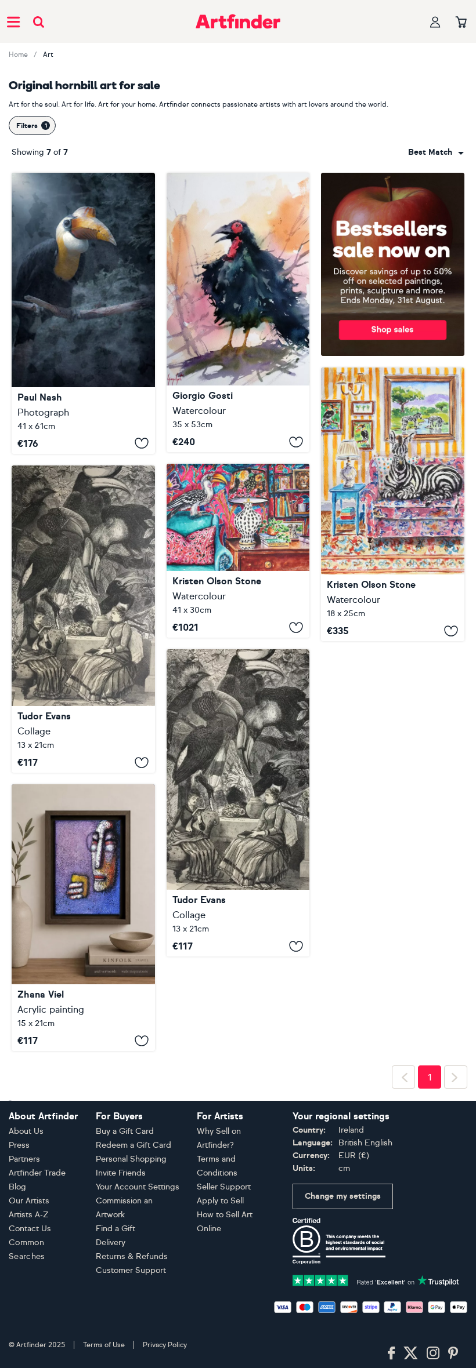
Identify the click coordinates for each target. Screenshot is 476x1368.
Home (18, 54)
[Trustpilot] (376, 1279)
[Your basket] (461, 23)
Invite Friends (121, 1173)
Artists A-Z (29, 1215)
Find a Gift (115, 1229)
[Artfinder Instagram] (433, 1353)
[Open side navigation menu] (13, 21)
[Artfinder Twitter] (410, 1353)
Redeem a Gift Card (133, 1145)
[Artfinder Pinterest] (453, 1353)
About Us (26, 1131)
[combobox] (436, 152)
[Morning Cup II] (83, 917)
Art (48, 54)
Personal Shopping (131, 1159)
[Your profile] (435, 21)
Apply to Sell (220, 1201)
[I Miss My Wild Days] (392, 504)
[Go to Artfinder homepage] (238, 21)
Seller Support (224, 1187)
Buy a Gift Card (125, 1131)
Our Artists (29, 1201)
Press (19, 1145)
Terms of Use (104, 1345)
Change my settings (343, 1196)
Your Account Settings (137, 1187)
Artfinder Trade (37, 1173)
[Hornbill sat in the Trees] (83, 313)
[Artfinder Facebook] (391, 1353)
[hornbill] (238, 312)
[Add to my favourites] (141, 443)
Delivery (110, 1242)
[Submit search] (38, 22)
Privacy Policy (165, 1345)
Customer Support (131, 1270)
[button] (436, 152)
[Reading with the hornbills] (83, 619)
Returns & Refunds (132, 1256)
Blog (17, 1187)
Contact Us (30, 1229)
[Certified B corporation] (339, 1240)
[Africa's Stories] (238, 551)
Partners (24, 1159)
